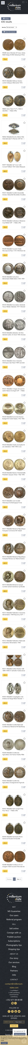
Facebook (9, 1011)
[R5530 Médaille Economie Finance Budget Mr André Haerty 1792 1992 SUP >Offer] (14, 408)
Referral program (14, 919)
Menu (3, 2)
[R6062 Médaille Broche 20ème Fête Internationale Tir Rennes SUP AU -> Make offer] (14, 128)
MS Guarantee (14, 911)
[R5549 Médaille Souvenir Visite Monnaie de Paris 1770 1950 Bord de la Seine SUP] (14, 240)
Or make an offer (23, 59)
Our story (14, 958)
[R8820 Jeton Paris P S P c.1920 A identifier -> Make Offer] (14, 100)
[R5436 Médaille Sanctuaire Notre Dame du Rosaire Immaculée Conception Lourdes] (14, 828)
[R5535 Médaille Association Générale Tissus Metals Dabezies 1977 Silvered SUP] (14, 296)
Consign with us (14, 932)
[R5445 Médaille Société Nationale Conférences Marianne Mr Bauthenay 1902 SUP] (14, 716)
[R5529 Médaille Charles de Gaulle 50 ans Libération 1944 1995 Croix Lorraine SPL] (14, 436)
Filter (7, 19)
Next (18, 879)
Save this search (10, 32)
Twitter (19, 1011)
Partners (14, 970)
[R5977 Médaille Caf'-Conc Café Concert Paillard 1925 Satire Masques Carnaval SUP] (14, 156)
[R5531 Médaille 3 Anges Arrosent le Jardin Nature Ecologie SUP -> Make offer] (14, 380)
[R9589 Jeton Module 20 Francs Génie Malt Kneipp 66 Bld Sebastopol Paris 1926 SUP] (14, 44)
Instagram (12, 1011)
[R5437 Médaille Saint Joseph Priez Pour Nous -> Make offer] (14, 800)
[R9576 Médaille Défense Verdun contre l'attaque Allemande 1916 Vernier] (14, 72)
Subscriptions (14, 940)
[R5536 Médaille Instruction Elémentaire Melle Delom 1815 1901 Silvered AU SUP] (14, 268)
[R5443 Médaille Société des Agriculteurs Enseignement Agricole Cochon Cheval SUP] (14, 772)
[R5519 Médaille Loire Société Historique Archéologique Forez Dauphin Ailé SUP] (14, 492)
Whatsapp (15, 1003)
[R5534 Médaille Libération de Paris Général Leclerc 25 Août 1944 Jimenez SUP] (14, 324)
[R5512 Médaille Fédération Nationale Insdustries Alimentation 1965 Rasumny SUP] (14, 632)
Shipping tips (14, 949)
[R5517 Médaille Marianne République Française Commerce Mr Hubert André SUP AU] (14, 520)
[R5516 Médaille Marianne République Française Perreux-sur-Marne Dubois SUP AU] (14, 548)
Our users (14, 915)
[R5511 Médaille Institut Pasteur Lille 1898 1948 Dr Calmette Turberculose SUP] (14, 660)
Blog (14, 966)
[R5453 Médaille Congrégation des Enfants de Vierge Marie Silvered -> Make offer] (14, 688)
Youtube (15, 1011)
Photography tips (14, 945)
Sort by (4, 27)
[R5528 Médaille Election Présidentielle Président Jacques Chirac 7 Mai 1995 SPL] (14, 464)
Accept (4, 1043)
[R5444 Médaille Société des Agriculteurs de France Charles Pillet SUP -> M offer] (14, 744)
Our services (14, 962)
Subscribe (14, 1025)
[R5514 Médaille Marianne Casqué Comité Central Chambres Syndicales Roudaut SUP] (14, 576)
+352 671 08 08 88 (14, 999)
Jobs (14, 974)
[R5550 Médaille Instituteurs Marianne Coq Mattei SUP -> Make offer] (14, 212)
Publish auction (14, 936)
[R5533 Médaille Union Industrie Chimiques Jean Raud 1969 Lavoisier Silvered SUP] (14, 352)
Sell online (14, 928)
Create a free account (20, 1034)
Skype (12, 1003)
